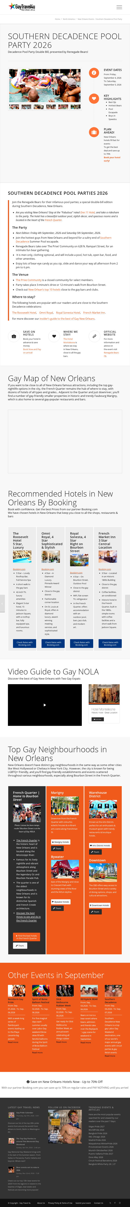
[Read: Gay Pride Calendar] (11, 1115)
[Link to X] (110, 1202)
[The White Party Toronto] (2, 603)
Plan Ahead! (109, 130)
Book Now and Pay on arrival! (32, 351)
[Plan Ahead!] (94, 132)
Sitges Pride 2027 (96, 1126)
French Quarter (53, 220)
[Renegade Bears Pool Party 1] (45, 85)
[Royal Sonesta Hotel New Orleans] (79, 560)
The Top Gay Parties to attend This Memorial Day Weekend (27, 1141)
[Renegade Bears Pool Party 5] (51, 106)
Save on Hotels (29, 333)
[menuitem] (117, 7)
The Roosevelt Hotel (24, 312)
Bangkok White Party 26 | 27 (102, 1164)
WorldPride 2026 (96, 1129)
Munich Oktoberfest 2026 (101, 1150)
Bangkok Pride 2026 (98, 1133)
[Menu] (117, 7)
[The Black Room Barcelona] (127, 603)
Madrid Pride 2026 (97, 1140)
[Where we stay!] (54, 336)
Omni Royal (46, 312)
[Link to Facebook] (115, 1202)
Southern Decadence (111, 1001)
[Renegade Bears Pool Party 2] (63, 106)
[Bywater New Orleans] (65, 869)
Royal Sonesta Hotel (68, 312)
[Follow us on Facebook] (65, 1142)
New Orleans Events (86, 19)
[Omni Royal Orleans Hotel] (51, 557)
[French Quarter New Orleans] (27, 812)
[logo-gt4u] (25, 7)
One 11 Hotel (87, 212)
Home (57, 19)
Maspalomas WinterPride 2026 (103, 1143)
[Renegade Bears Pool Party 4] (75, 106)
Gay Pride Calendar (24, 1112)
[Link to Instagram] (119, 1202)
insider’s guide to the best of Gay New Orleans (67, 318)
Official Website (110, 333)
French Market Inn (94, 312)
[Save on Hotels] (14, 336)
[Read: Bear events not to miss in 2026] (11, 1169)
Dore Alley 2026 (96, 1157)
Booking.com (19, 569)
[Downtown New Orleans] (103, 872)
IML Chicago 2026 (97, 1136)
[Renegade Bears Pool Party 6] (38, 106)
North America (69, 19)
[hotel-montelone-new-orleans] (104, 703)
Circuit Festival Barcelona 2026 (103, 1160)
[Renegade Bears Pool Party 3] (26, 106)
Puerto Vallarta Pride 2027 (101, 1153)
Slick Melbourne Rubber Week (63, 1002)
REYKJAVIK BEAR (89, 999)
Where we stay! (70, 333)
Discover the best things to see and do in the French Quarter (28, 917)
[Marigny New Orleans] (65, 805)
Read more (13, 1042)
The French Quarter (26, 840)
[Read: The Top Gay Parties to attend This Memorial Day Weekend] (11, 1140)
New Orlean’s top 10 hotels (44, 289)
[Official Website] (94, 336)
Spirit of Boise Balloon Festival (40, 1001)
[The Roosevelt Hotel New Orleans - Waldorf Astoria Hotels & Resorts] (22, 557)
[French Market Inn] (108, 557)
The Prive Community (29, 280)
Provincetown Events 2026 (101, 1146)
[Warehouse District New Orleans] (103, 809)
